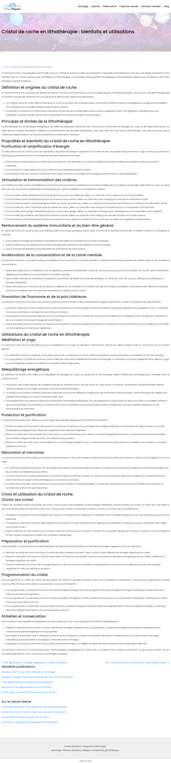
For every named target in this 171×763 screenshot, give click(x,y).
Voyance (95, 6)
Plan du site (86, 760)
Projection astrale (128, 6)
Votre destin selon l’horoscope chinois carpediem (27, 682)
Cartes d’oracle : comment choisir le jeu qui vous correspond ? (34, 712)
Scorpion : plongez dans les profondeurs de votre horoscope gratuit (37, 677)
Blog (166, 6)
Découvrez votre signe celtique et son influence (26, 687)
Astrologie (83, 6)
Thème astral (110, 6)
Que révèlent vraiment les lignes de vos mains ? (26, 717)
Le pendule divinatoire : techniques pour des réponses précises (34, 706)
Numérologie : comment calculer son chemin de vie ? (29, 692)
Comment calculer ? (151, 6)
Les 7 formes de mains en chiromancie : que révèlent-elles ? (136, 662)
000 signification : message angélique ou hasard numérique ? (36, 662)
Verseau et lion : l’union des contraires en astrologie (28, 671)
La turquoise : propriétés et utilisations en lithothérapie (30, 722)
